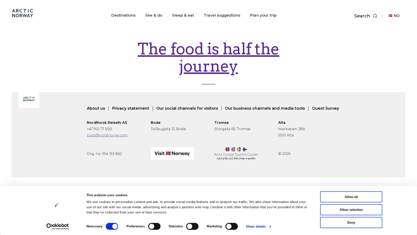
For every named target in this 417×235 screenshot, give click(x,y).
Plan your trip (263, 15)
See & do (153, 15)
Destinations (123, 15)
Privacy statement (130, 108)
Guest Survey (325, 108)
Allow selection (351, 210)
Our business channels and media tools (265, 108)
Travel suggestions (222, 15)
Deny (351, 222)
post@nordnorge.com (107, 135)
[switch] (154, 226)
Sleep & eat (183, 15)
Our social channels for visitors (187, 108)
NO (397, 16)
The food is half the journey (209, 57)
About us (96, 108)
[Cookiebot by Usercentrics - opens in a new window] (58, 226)
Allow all (351, 197)
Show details (256, 226)
